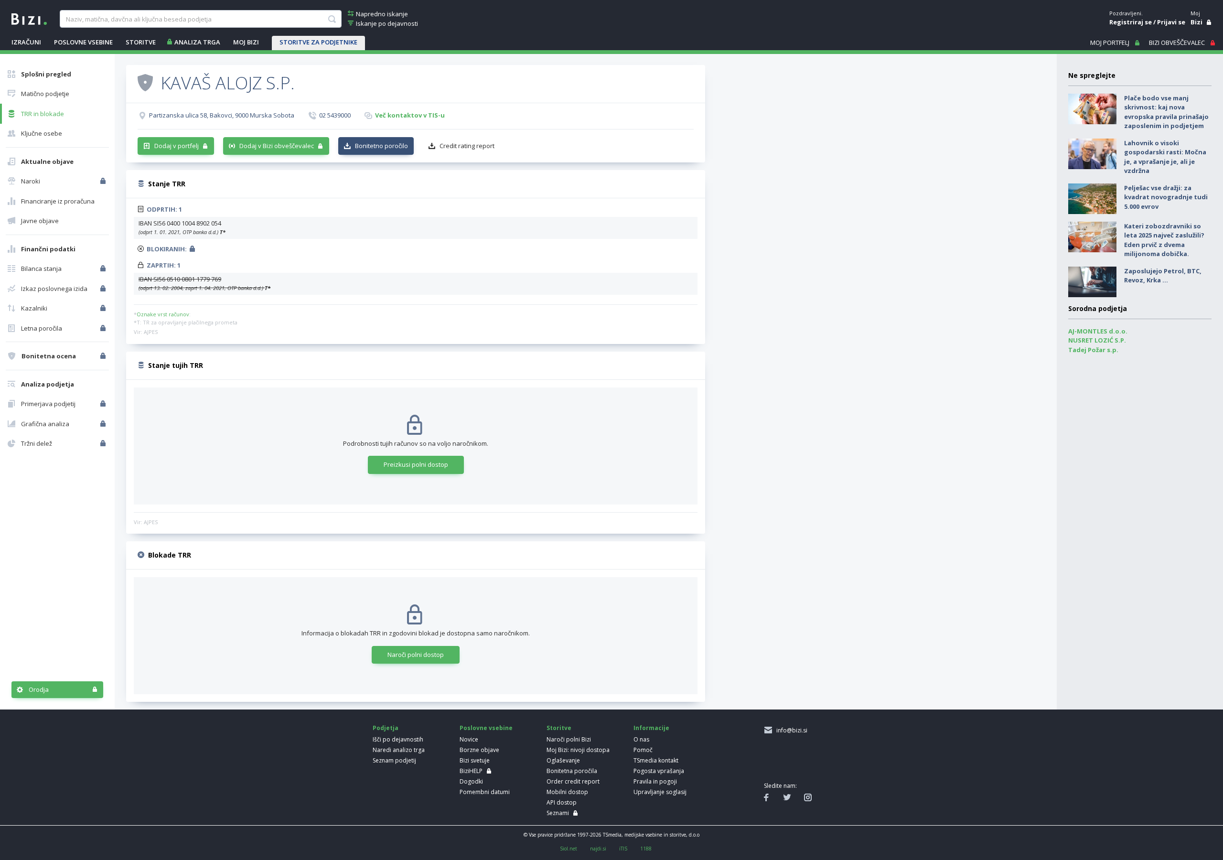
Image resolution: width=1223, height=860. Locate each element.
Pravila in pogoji (655, 781)
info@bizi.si (790, 730)
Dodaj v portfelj (176, 145)
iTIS (623, 848)
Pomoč (643, 750)
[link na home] (29, 18)
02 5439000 (335, 115)
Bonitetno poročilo (381, 145)
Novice (469, 739)
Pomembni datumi (485, 792)
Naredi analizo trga (399, 750)
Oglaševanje (563, 760)
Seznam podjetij (394, 760)
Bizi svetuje (475, 760)
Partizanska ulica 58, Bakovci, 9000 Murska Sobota (221, 115)
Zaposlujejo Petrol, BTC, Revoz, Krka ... (1163, 276)
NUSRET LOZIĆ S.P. (1097, 340)
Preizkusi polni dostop (416, 464)
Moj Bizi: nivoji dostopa (578, 750)
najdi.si (598, 848)
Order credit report (573, 781)
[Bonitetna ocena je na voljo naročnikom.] (145, 82)
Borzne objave (479, 750)
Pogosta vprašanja (658, 771)
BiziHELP (471, 771)
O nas (641, 739)
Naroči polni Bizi (569, 739)
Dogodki (471, 781)
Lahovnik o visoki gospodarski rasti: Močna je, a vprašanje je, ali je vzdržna (1165, 157)
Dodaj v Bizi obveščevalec (276, 145)
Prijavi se (1171, 22)
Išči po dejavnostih (398, 739)
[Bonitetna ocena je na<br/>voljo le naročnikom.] (104, 356)
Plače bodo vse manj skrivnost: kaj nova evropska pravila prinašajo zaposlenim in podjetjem (1166, 112)
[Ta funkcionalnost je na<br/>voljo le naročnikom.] (104, 181)
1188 (646, 848)
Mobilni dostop (567, 792)
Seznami (558, 813)
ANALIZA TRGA (197, 42)
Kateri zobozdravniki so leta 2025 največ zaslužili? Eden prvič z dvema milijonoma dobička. (1164, 240)
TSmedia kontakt (655, 760)
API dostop (562, 802)
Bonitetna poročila (572, 771)
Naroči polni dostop (415, 654)
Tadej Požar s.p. (1093, 349)
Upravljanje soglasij (660, 792)
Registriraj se (1130, 22)
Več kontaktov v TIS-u (410, 115)
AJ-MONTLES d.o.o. (1097, 331)
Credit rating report (467, 145)
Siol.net (568, 848)
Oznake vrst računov (163, 314)
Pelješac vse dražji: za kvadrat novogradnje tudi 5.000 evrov (1166, 197)
